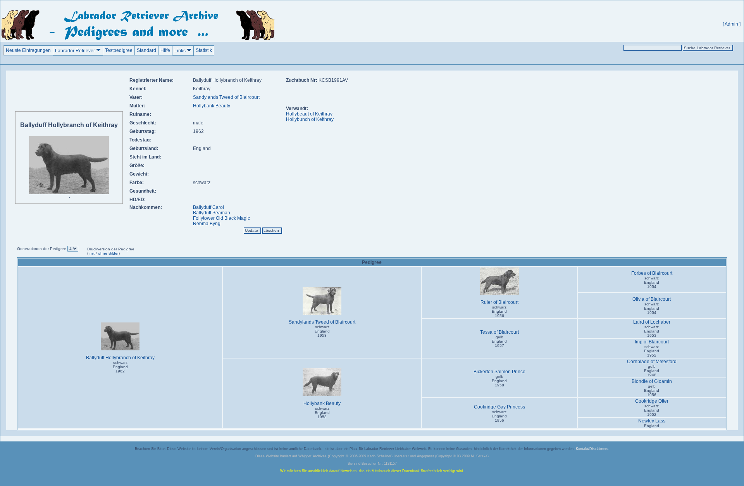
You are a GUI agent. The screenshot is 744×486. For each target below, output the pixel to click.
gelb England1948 (651, 370)
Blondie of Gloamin (652, 381)
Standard (146, 50)
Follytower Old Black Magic (221, 218)
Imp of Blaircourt (652, 342)
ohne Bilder (108, 253)
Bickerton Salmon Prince (499, 371)
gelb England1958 (499, 380)
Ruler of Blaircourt (499, 302)
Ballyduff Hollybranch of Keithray (120, 357)
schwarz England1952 (651, 351)
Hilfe (165, 50)
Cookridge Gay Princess (499, 407)
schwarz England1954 (651, 282)
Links (180, 50)
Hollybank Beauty (211, 106)
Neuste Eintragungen (28, 50)
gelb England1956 (651, 390)
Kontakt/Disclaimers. (593, 449)
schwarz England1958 (322, 331)
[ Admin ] (732, 24)
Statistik (204, 50)
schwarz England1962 (120, 366)
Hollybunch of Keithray (310, 119)
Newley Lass (651, 421)
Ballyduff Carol (208, 207)
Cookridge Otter (651, 401)
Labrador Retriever (75, 50)
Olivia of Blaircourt (651, 299)
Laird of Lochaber (651, 322)
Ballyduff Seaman (211, 212)
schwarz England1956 (499, 311)
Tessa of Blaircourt (499, 332)
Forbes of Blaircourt (651, 273)
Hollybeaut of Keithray (309, 114)
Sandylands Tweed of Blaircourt (226, 97)
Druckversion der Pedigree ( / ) (110, 251)
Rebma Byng (206, 223)
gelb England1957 (499, 341)
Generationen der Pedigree (42, 248)
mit (91, 253)
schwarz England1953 (651, 331)
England (651, 426)
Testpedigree (119, 50)
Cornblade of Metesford (652, 361)
